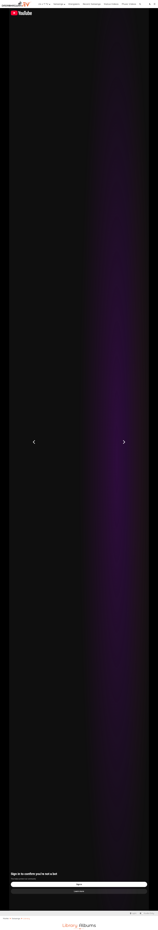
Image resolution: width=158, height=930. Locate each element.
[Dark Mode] (150, 4)
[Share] (154, 4)
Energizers (74, 4)
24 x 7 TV (43, 4)
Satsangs (59, 4)
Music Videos (129, 4)
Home (6, 918)
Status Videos (111, 4)
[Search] (140, 4)
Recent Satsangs (92, 4)
